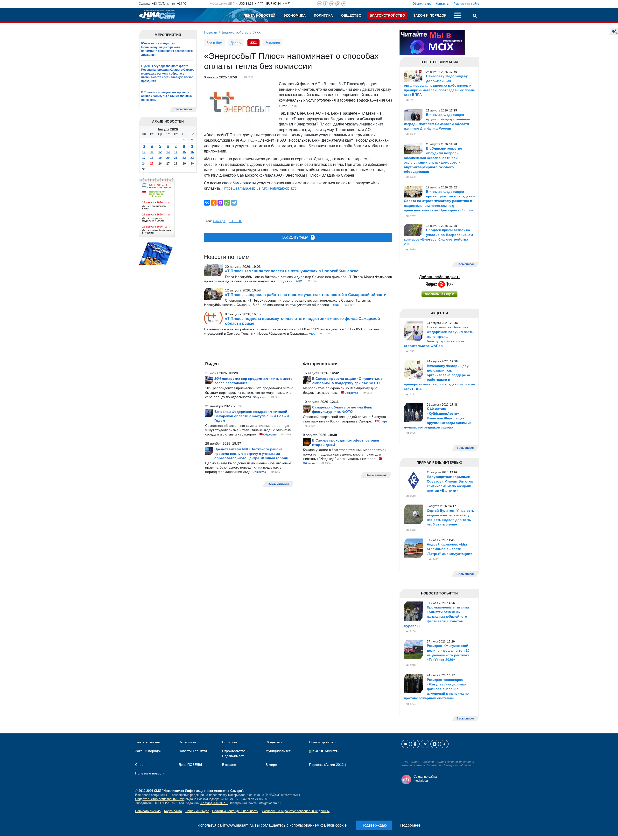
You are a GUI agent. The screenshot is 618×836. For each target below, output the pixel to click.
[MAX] (220, 203)
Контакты (442, 3)
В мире (271, 765)
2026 (174, 129)
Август (163, 129)
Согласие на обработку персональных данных (296, 811)
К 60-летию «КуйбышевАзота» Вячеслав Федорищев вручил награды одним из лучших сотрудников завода (437, 418)
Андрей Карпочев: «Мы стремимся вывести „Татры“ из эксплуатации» (449, 548)
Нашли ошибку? (197, 811)
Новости (210, 32)
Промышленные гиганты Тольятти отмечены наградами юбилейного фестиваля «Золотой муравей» (436, 616)
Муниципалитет (278, 751)
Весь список (183, 109)
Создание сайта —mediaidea (427, 778)
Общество (351, 15)
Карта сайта (173, 811)
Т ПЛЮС (235, 221)
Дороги (236, 43)
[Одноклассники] (214, 203)
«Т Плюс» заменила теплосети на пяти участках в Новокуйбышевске (291, 271)
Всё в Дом (214, 43)
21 (175, 157)
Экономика (294, 15)
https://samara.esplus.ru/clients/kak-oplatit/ (260, 188)
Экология (272, 43)
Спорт (383, 421)
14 (175, 152)
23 (192, 157)
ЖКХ (256, 32)
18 (152, 157)
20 (168, 157)
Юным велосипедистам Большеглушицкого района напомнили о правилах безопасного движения (167, 49)
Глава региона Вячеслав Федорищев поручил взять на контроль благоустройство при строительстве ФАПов (438, 336)
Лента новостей (259, 15)
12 (160, 152)
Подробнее (410, 825)
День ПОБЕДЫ (190, 765)
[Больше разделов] (457, 16)
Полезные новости (150, 773)
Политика (323, 15)
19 (160, 157)
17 (144, 157)
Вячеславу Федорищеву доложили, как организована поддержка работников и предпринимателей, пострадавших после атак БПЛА (439, 85)
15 (184, 152)
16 (192, 152)
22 (184, 157)
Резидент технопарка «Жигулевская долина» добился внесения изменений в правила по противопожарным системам (436, 689)
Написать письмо (148, 811)
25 (152, 163)
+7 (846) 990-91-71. (214, 803)
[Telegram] (234, 203)
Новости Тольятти (193, 751)
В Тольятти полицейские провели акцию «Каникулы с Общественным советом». (166, 96)
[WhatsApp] (227, 203)
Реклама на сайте (466, 3)
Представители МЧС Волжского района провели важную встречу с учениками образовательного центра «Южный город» (251, 453)
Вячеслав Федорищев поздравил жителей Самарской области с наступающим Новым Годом (251, 416)
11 (152, 152)
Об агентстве (422, 3)
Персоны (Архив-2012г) (327, 765)
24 (144, 163)
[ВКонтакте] (207, 203)
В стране (229, 765)
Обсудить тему (298, 237)
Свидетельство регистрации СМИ (159, 799)
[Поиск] (475, 16)
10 (144, 152)
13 (168, 152)
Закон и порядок (429, 15)
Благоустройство (387, 15)
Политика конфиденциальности (235, 811)
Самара (219, 221)
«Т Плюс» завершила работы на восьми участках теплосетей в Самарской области (305, 295)
